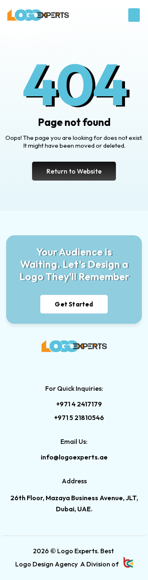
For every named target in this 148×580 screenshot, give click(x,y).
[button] (134, 15)
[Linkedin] (57, 364)
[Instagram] (90, 364)
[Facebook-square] (74, 364)
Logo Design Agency (46, 564)
